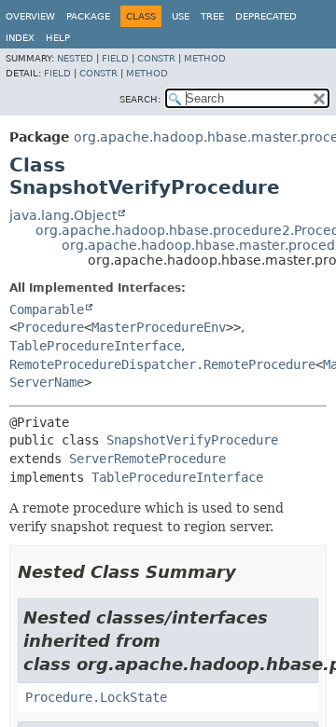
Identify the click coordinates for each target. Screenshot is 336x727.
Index (20, 38)
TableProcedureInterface (95, 345)
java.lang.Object (63, 215)
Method (205, 58)
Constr (156, 58)
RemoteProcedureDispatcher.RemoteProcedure (162, 364)
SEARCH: (140, 99)
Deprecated (266, 16)
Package (88, 16)
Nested (75, 58)
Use (180, 16)
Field (115, 58)
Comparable (46, 309)
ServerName (46, 382)
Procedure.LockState (96, 697)
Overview (30, 16)
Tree (212, 16)
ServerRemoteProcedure (147, 458)
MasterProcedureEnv (158, 327)
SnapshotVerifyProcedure (192, 439)
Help (58, 38)
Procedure (50, 327)
